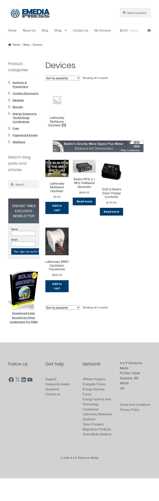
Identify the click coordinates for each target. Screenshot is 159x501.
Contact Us (83, 30)
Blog (46, 30)
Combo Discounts (25, 108)
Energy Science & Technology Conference (25, 131)
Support (51, 391)
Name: (15, 241)
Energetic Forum (95, 396)
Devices (18, 114)
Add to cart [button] (57, 222)
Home (12, 30)
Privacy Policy (130, 427)
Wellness (19, 154)
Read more (84, 216)
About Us (30, 30)
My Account (17, 45)
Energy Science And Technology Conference (98, 416)
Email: (14, 252)
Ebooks (18, 120)
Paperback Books (25, 148)
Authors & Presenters (20, 99)
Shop (60, 30)
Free (16, 141)
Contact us (53, 406)
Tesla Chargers (94, 436)
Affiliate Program (96, 391)
